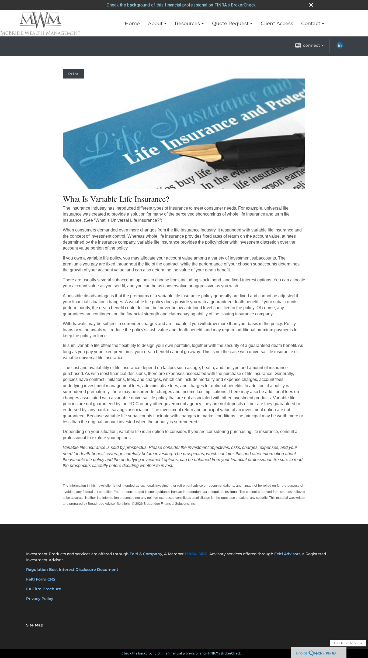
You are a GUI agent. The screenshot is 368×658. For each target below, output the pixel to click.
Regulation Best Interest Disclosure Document (72, 569)
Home (132, 23)
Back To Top (345, 643)
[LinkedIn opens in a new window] (339, 47)
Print (73, 73)
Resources (187, 23)
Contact (310, 23)
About (155, 23)
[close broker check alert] (311, 5)
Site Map (34, 625)
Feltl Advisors (287, 553)
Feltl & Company (146, 553)
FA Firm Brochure (43, 589)
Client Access (277, 23)
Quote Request (230, 23)
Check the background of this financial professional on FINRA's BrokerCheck (181, 5)
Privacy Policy (39, 598)
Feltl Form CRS (41, 579)
